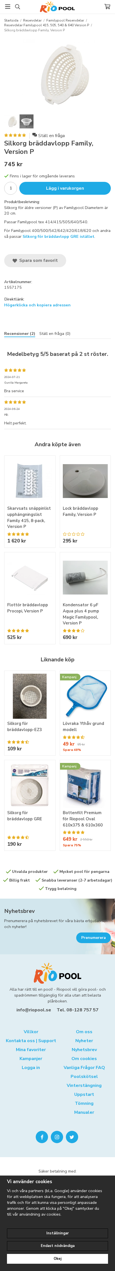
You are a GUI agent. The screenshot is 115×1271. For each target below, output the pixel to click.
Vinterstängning (84, 1085)
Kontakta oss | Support (31, 1041)
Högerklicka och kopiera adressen (37, 305)
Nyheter (84, 1041)
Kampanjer (31, 1059)
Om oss (84, 1032)
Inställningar (57, 1233)
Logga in (31, 1068)
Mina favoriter (31, 1050)
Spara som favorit (37, 260)
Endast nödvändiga (58, 1245)
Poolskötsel (84, 1076)
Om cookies (84, 1059)
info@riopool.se (33, 1010)
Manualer (84, 1112)
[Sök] (17, 6)
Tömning (84, 1103)
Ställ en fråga (51, 136)
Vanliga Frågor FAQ (84, 1068)
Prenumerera (93, 937)
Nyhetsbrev (19, 911)
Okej (57, 1258)
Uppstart (84, 1094)
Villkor (31, 1032)
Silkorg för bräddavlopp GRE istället (58, 236)
